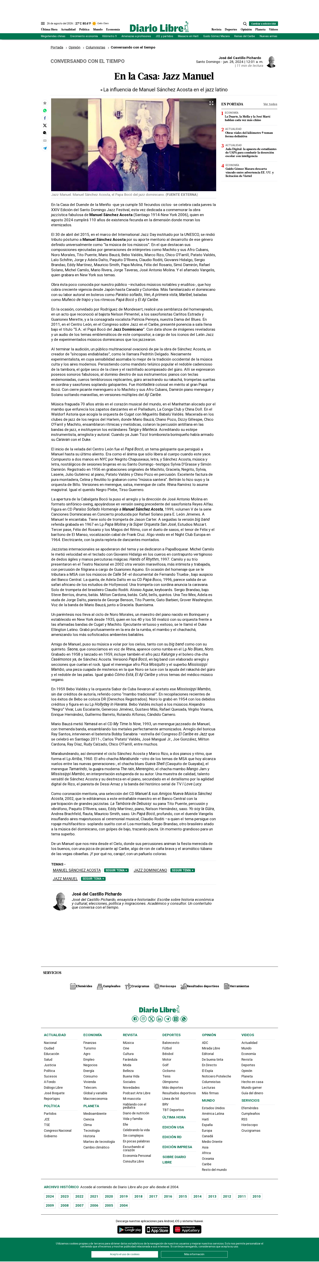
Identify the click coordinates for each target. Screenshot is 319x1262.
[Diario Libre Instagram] (143, 1018)
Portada (57, 47)
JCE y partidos (164, 36)
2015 (183, 1196)
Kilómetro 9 (109, 36)
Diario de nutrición (136, 1113)
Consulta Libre (133, 1161)
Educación (51, 1054)
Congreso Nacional (57, 1130)
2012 (227, 1196)
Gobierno (50, 1136)
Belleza (128, 1071)
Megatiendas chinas (53, 36)
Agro (86, 1054)
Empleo (88, 1059)
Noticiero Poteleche (216, 1076)
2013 (212, 1196)
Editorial (208, 1054)
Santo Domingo (208, 62)
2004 (124, 1205)
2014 (197, 1196)
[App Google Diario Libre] (130, 1229)
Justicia (50, 1065)
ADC (205, 1043)
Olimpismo (170, 1082)
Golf (165, 1065)
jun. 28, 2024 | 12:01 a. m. (243, 62)
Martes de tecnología (99, 1142)
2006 (94, 1205)
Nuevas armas (268, 36)
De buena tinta (212, 1059)
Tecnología (91, 1130)
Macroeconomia (95, 1099)
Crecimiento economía (84, 36)
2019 (124, 1196)
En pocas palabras (136, 1141)
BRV (165, 1104)
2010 (257, 1196)
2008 (65, 1205)
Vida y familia (133, 1119)
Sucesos (50, 1076)
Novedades (131, 1087)
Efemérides (249, 1108)
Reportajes (52, 1099)
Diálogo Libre (53, 1087)
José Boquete (54, 1093)
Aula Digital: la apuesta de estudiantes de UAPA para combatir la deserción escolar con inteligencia (251, 153)
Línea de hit (170, 1099)
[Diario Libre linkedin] (159, 1019)
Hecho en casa (252, 1082)
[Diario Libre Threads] (175, 1019)
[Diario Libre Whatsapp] (184, 1019)
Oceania (208, 1159)
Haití (205, 1119)
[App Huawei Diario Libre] (187, 1229)
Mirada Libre (211, 1048)
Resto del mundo (214, 1170)
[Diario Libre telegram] (167, 1019)
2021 (94, 1196)
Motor (166, 1059)
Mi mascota (132, 1099)
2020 (109, 1196)
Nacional (50, 1043)
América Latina (213, 1113)
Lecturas (208, 1087)
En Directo (209, 1065)
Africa (206, 1153)
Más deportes (172, 1087)
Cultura (128, 1054)
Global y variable (95, 1093)
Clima (87, 1125)
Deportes (231, 29)
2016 (168, 1196)
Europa (207, 1130)
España (207, 1125)
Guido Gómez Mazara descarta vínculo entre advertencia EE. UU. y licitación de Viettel (250, 173)
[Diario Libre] (159, 26)
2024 (50, 1196)
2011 (242, 1196)
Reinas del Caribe (244, 36)
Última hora (174, 1117)
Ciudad (49, 1048)
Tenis (166, 1076)
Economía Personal (137, 1156)
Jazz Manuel (65, 879)
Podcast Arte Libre (136, 1093)
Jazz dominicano (150, 870)
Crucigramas (250, 1130)
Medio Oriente (212, 1142)
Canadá (207, 1136)
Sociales (129, 1082)
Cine (126, 1048)
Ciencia (88, 1119)
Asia (205, 1147)
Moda (127, 1065)
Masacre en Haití (188, 36)
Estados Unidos (213, 1108)
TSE (47, 1125)
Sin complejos (133, 1135)
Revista (216, 29)
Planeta (260, 29)
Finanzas (89, 1043)
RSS (244, 1119)
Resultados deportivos (179, 1093)
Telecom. (90, 1087)
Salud (48, 1059)
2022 (79, 1196)
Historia (89, 1136)
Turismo (89, 1048)
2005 (109, 1205)
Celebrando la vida (136, 1130)
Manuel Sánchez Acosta (77, 870)
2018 (138, 1196)
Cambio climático (96, 1147)
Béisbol (167, 1054)
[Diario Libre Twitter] (151, 1019)
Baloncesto (170, 1043)
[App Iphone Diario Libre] (157, 1229)
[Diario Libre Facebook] (135, 1019)
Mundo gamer (251, 1087)
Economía (113, 29)
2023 (65, 1196)
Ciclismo (168, 1071)
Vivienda (89, 1082)
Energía (88, 1071)
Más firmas (210, 1093)
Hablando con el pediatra (134, 1106)
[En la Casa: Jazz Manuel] (45, 110)
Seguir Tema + (116, 870)
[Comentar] (45, 133)
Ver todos (270, 104)
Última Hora (49, 29)
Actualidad (68, 29)
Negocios (90, 1065)
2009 (50, 1205)
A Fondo (50, 1082)
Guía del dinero (252, 1093)
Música (128, 1043)
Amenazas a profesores (136, 36)
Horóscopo (249, 1125)
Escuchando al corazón (133, 1148)
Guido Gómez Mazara (216, 36)
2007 (79, 1205)
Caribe (206, 1164)
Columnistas (95, 47)
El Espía (207, 1071)
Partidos (50, 1113)
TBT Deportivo (173, 1110)
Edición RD (172, 1137)
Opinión (246, 29)
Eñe (125, 1124)
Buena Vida (131, 1076)
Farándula (130, 1059)
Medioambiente (95, 1113)
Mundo (98, 29)
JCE (46, 1119)
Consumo (90, 1076)
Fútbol (167, 1048)
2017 (153, 1196)
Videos (273, 29)
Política (84, 29)
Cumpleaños (250, 1113)
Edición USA (173, 1127)
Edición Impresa (177, 1147)
